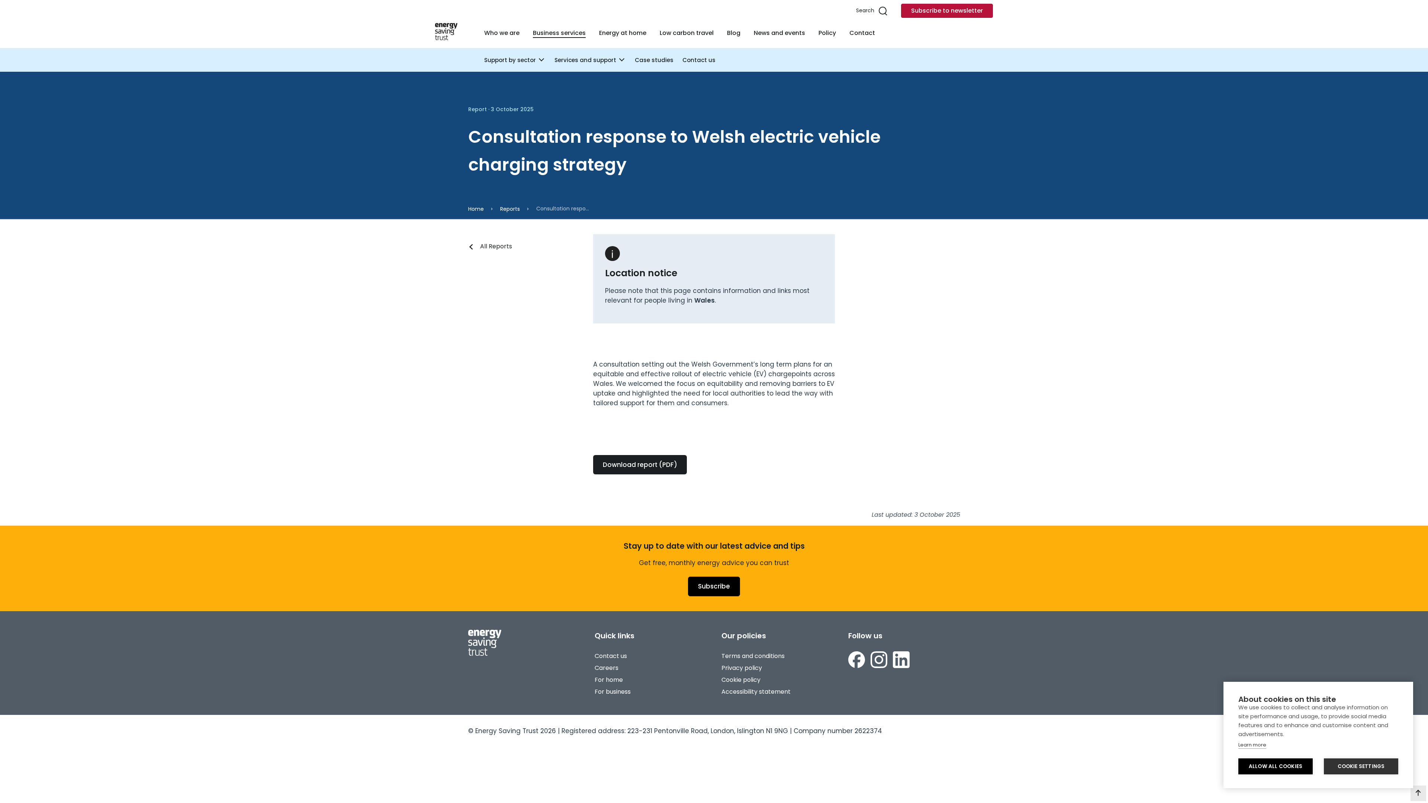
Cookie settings (1361, 766)
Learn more (1252, 744)
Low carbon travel (687, 33)
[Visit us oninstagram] (879, 661)
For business (613, 691)
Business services (559, 33)
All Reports (496, 246)
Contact (862, 33)
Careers (606, 668)
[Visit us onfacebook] (856, 661)
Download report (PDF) (640, 464)
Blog (733, 33)
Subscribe (714, 586)
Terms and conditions (753, 656)
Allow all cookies (1275, 766)
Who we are (502, 33)
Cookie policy (740, 679)
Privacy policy (741, 668)
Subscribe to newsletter (947, 10)
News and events (779, 33)
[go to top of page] (1418, 793)
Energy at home (622, 33)
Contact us (698, 60)
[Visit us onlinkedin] (901, 661)
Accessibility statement (756, 691)
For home (609, 679)
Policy (827, 33)
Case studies (654, 60)
